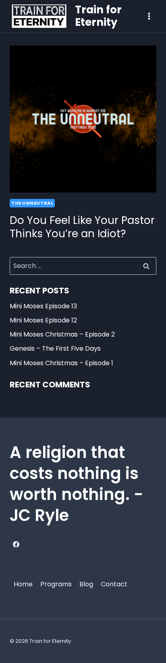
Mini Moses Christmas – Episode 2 (62, 334)
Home (23, 584)
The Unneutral (32, 203)
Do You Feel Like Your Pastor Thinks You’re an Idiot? (82, 227)
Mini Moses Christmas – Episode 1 (61, 363)
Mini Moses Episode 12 (43, 320)
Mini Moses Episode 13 (43, 306)
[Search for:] (83, 265)
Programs (56, 584)
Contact (114, 584)
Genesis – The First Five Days (55, 348)
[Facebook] (16, 544)
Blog (86, 584)
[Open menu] (148, 16)
